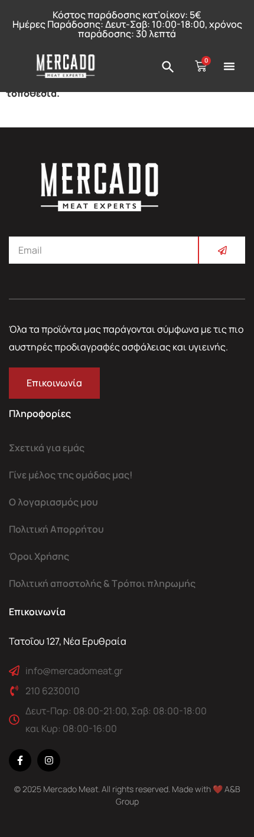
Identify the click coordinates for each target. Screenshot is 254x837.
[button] (229, 66)
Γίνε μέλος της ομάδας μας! (71, 474)
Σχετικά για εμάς (46, 447)
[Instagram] (48, 760)
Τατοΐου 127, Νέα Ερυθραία (67, 641)
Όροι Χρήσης (39, 556)
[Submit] (221, 250)
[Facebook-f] (20, 760)
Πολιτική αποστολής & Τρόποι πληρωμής (102, 583)
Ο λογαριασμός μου (53, 501)
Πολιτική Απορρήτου (56, 529)
